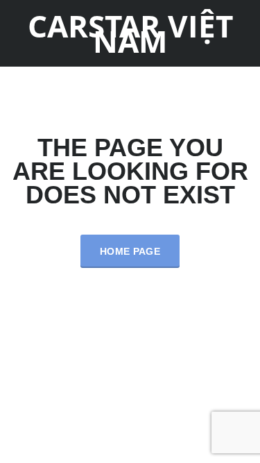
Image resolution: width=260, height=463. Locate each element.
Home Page (130, 251)
